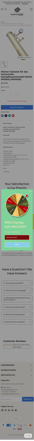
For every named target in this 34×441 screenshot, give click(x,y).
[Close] (30, 191)
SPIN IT (17, 244)
